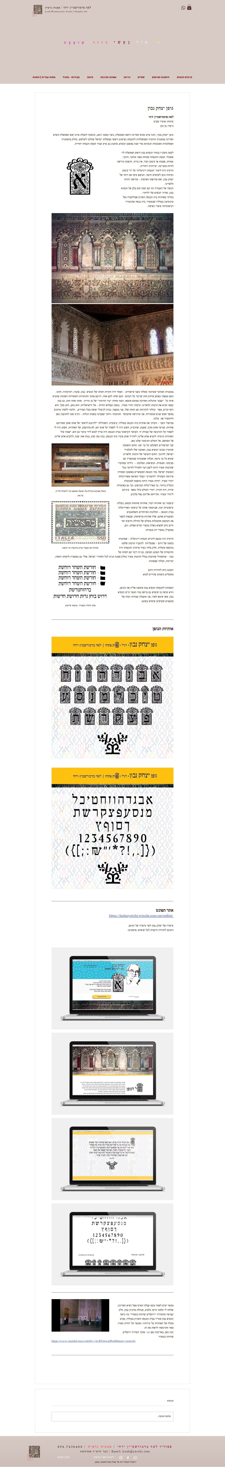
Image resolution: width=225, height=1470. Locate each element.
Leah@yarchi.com (136, 1452)
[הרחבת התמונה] (112, 258)
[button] (189, 7)
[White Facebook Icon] (128, 1458)
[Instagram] (121, 1458)
